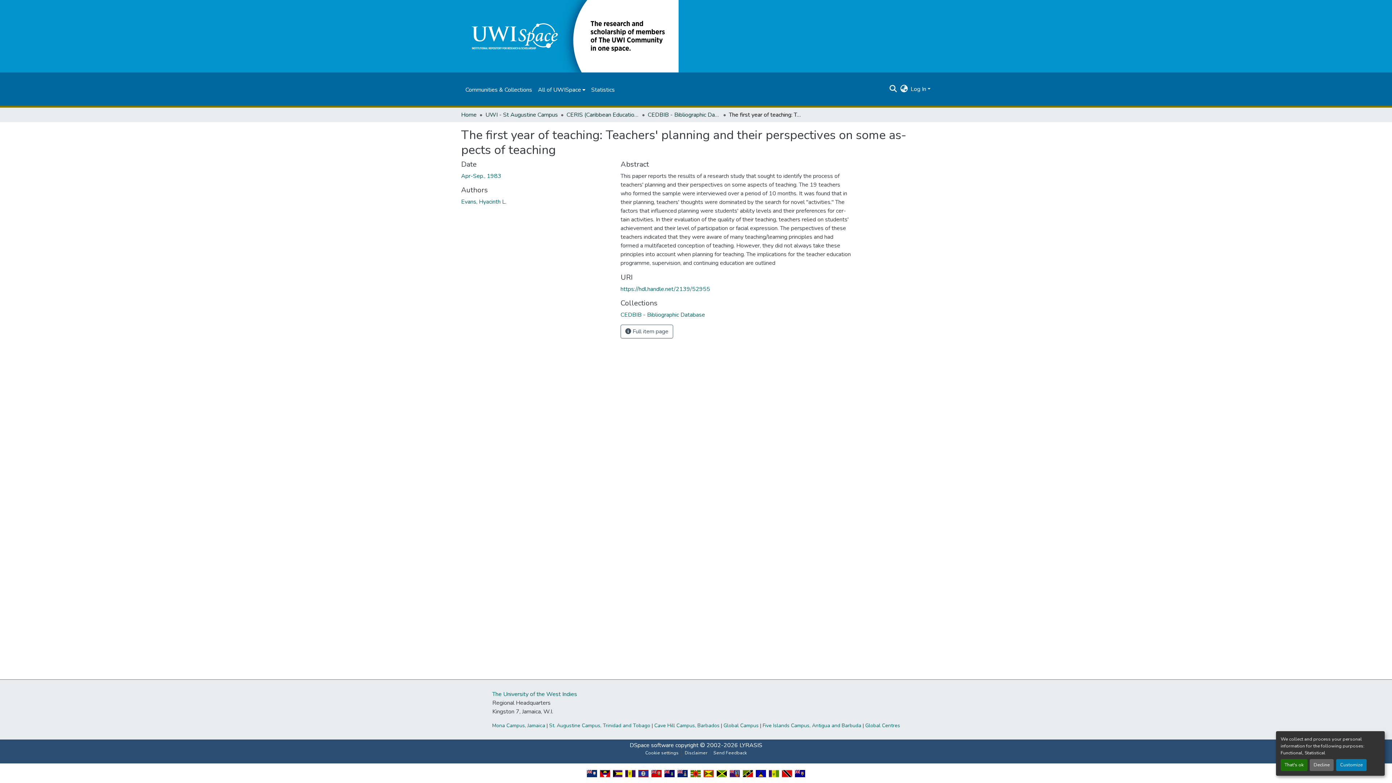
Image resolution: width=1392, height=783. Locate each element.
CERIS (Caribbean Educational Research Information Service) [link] (603, 115)
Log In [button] (919, 89)
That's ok (1294, 765)
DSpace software (652, 745)
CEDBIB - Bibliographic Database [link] (684, 115)
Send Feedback (730, 753)
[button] (570, 36)
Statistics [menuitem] (603, 90)
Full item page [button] (649, 332)
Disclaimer (696, 753)
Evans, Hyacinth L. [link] (483, 202)
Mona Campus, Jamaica (518, 725)
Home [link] (469, 115)
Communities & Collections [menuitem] (498, 90)
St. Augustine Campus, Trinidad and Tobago (599, 725)
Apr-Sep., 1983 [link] (481, 176)
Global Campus (741, 725)
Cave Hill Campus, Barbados (687, 725)
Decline (1322, 765)
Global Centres (882, 725)
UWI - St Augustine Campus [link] (521, 115)
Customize (1351, 765)
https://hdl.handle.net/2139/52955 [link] (665, 289)
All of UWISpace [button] (559, 90)
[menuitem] (561, 90)
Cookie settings (662, 753)
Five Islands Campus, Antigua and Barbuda (812, 725)
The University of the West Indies (534, 694)
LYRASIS (751, 745)
